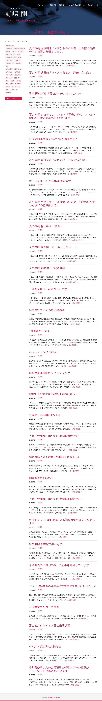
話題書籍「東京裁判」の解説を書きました (55, 456)
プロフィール (41, 5)
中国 (18, 54)
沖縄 (11, 84)
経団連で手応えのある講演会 (47, 310)
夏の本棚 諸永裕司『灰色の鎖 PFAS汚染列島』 (58, 159)
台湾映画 (17, 72)
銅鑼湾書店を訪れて (41, 477)
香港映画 (8, 92)
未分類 (12, 81)
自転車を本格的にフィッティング (49, 373)
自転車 (8, 86)
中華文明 (19, 63)
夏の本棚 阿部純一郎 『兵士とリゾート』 (54, 247)
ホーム (7, 41)
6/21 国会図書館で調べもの (45, 544)
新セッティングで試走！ (44, 352)
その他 (8, 51)
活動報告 (62, 5)
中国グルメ (9, 60)
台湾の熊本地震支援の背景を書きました (53, 138)
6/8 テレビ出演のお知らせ (45, 646)
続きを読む (71, 65)
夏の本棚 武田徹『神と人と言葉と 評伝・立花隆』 (60, 72)
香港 (7, 89)
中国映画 (17, 60)
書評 (7, 81)
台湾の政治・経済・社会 (13, 69)
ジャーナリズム (10, 54)
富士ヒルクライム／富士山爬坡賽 (49, 625)
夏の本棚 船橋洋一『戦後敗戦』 (48, 268)
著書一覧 (53, 5)
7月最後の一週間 (39, 331)
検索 (97, 5)
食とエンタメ (16, 86)
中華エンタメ (10, 63)
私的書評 (18, 84)
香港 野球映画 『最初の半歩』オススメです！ (57, 93)
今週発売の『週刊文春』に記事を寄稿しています (59, 565)
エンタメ (21, 51)
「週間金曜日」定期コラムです (48, 289)
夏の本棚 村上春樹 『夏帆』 (46, 226)
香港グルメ (13, 89)
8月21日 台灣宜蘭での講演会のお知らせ (53, 393)
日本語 (90, 5)
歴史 (7, 84)
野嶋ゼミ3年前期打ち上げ (45, 414)
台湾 (7, 66)
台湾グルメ (9, 72)
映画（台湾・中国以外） (13, 78)
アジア (14, 51)
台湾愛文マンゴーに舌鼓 (44, 607)
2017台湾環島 (10, 45)
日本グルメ (18, 75)
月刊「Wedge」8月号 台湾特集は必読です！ (56, 498)
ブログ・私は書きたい (77, 5)
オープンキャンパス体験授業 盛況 (50, 180)
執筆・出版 (9, 75)
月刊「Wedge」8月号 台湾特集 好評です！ (55, 435)
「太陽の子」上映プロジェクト (15, 48)
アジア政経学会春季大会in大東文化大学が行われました (63, 586)
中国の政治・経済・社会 (13, 57)
